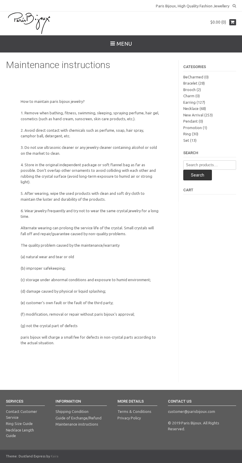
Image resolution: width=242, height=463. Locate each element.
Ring (187, 134)
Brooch (189, 90)
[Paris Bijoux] (29, 23)
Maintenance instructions (76, 424)
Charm (188, 96)
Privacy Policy (129, 418)
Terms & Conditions (134, 411)
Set (186, 140)
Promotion (192, 128)
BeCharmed (193, 77)
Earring (189, 102)
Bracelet (190, 83)
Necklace (191, 108)
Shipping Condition (72, 411)
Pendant (190, 121)
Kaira (54, 456)
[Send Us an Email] (7, 5)
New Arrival (193, 115)
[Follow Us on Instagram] (18, 5)
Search (197, 175)
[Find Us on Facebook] (13, 5)
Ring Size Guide (19, 423)
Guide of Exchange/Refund (78, 418)
